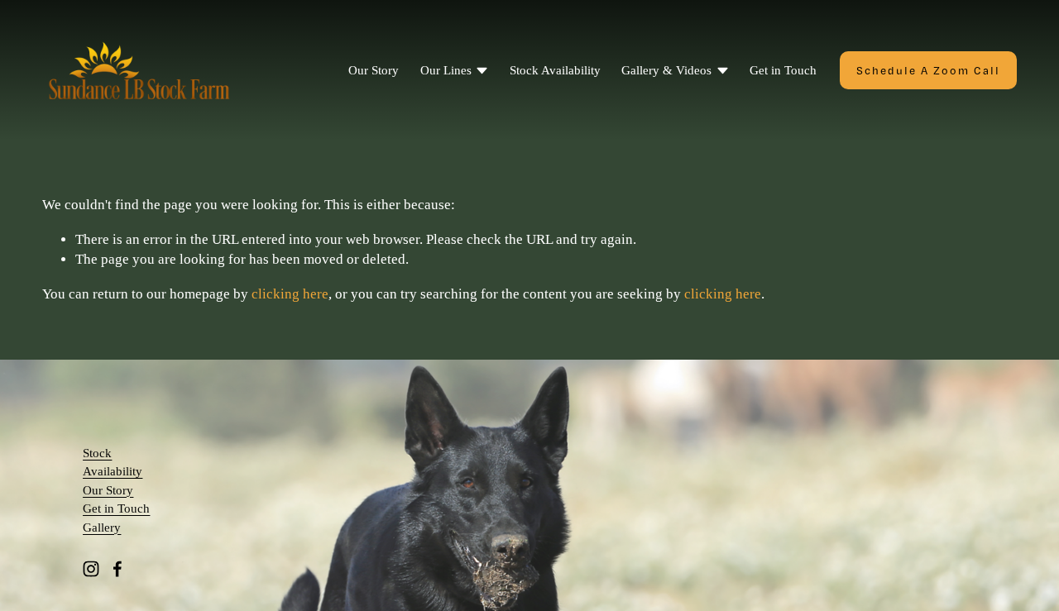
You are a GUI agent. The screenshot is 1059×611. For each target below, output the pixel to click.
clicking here (290, 294)
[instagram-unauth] (91, 569)
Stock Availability (555, 70)
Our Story (373, 70)
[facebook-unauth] (117, 569)
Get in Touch (783, 70)
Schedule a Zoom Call (928, 70)
